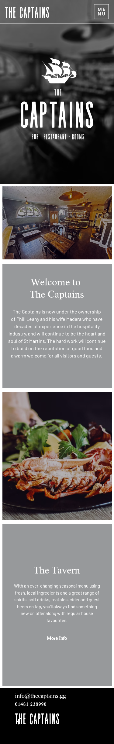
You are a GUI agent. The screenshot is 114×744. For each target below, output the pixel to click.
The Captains (27, 11)
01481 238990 (31, 704)
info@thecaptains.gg (40, 696)
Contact (13, 724)
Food (13, 737)
